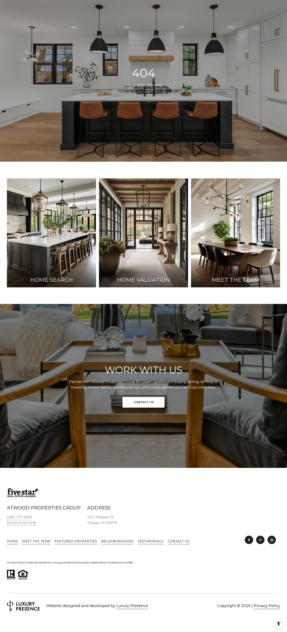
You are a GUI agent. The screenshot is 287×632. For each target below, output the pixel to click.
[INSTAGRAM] (260, 540)
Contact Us (179, 541)
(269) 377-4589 (19, 517)
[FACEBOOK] (249, 540)
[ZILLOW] (271, 540)
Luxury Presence (132, 605)
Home (12, 541)
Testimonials (151, 541)
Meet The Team (36, 541)
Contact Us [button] (143, 402)
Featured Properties (76, 541)
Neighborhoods (117, 541)
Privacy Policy (267, 605)
